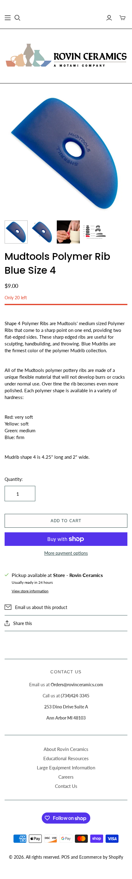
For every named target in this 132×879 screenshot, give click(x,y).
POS (65, 857)
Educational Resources (66, 758)
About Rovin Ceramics (66, 749)
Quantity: (14, 479)
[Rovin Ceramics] (66, 55)
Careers (66, 777)
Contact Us (66, 786)
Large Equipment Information (66, 767)
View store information (30, 591)
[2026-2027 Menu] (8, 18)
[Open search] (17, 18)
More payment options (66, 553)
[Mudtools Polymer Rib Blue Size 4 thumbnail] (16, 232)
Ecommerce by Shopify (101, 857)
